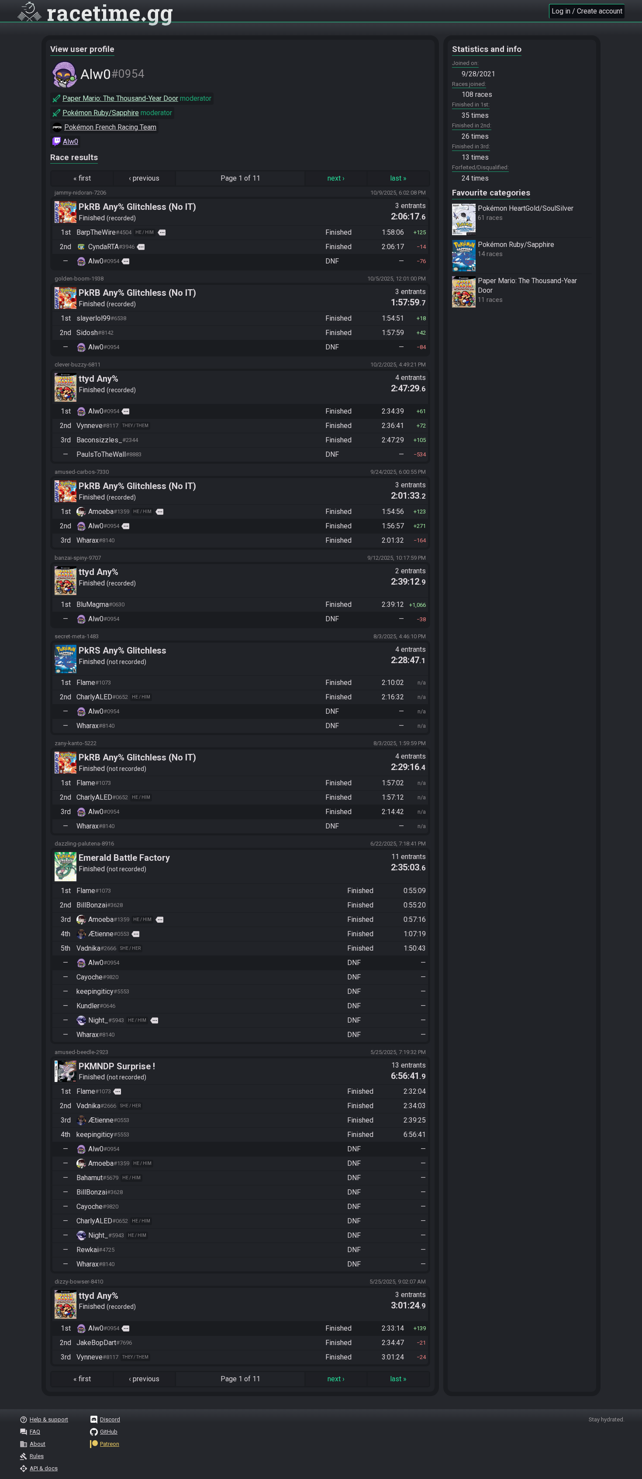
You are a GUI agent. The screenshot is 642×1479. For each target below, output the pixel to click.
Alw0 (70, 141)
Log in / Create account (587, 11)
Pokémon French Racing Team (110, 127)
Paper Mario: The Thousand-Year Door (120, 98)
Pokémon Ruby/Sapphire (100, 113)
